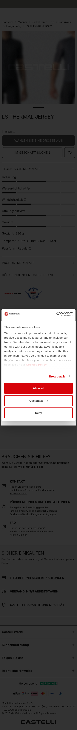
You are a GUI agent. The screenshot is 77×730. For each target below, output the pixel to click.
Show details (56, 376)
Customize (36, 400)
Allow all (38, 388)
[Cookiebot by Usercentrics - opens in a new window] (56, 313)
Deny (38, 412)
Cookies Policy (36, 364)
